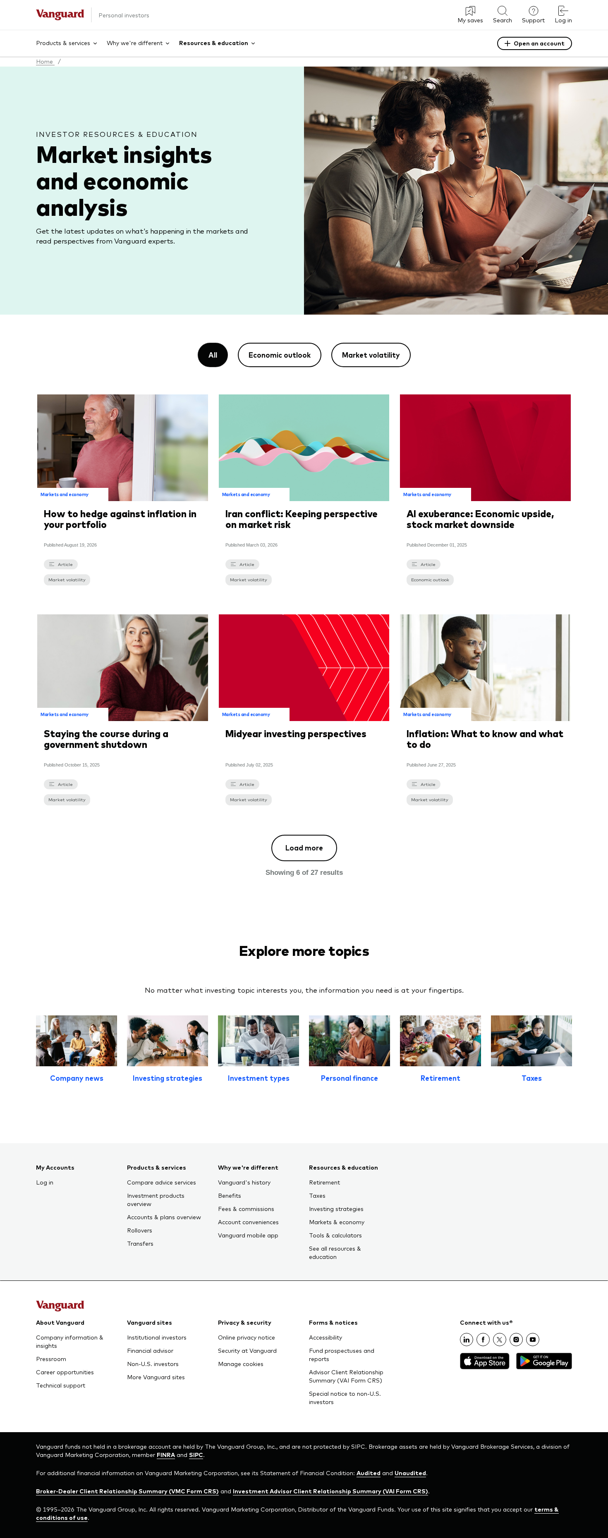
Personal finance (349, 1078)
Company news (76, 1078)
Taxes (532, 1078)
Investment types (259, 1078)
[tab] (213, 355)
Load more (304, 848)
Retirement (440, 1078)
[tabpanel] (304, 633)
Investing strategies (167, 1078)
